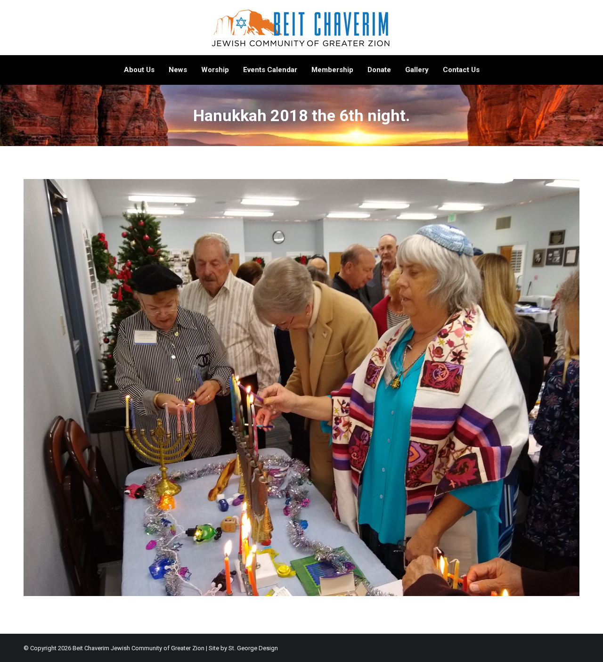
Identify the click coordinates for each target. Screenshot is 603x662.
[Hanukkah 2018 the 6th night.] (301, 387)
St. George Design (253, 648)
